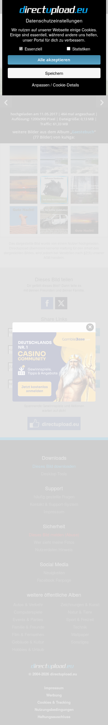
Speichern (54, 73)
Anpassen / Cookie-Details (55, 85)
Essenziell (33, 49)
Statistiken (81, 49)
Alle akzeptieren (54, 59)
